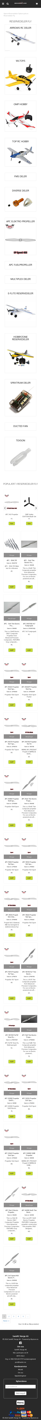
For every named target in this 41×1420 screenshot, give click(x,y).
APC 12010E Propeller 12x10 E (12, 1099)
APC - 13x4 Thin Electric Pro (12, 625)
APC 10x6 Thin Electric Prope (29, 800)
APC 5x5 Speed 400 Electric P (12, 1277)
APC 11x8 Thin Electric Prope (29, 1036)
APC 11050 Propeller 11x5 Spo (29, 863)
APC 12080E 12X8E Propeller (29, 1154)
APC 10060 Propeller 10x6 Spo (12, 688)
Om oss (20, 1373)
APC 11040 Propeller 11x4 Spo (12, 863)
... (27, 1316)
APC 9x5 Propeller (11, 514)
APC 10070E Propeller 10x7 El (29, 743)
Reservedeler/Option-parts (18, 13)
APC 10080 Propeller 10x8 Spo (12, 800)
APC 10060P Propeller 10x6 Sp (29, 688)
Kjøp (11, 523)
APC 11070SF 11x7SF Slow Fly (11, 1036)
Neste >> (6, 1321)
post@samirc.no (20, 1362)
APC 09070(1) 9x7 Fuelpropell (29, 625)
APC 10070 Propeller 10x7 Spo (12, 743)
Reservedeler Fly (9, 16)
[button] (5, 508)
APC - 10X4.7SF (12, 560)
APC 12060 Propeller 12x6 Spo (12, 1154)
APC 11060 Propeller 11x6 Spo (29, 916)
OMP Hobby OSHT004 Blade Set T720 (29, 516)
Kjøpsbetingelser (20, 1376)
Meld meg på (20, 1393)
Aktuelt (20, 1369)
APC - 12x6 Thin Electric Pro (29, 561)
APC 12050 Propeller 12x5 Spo (29, 1099)
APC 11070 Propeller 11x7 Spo (12, 973)
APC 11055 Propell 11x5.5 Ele (12, 916)
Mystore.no (34, 1339)
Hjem (5, 13)
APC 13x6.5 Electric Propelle (11, 1211)
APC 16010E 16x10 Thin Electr (29, 1211)
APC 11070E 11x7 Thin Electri (29, 973)
